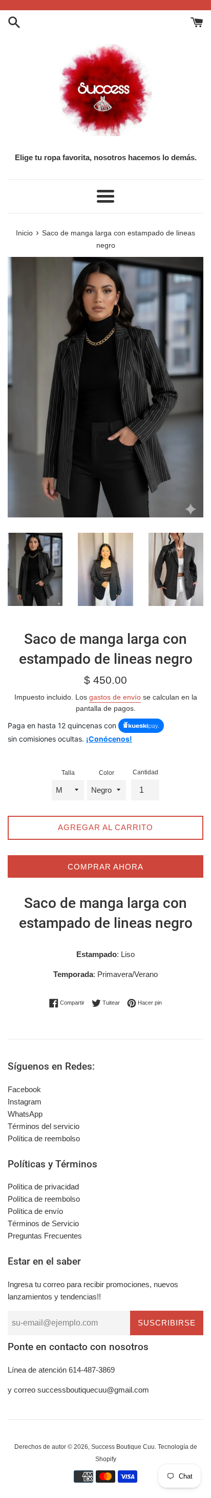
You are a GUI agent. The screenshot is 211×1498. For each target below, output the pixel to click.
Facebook (24, 1089)
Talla (68, 772)
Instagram (24, 1101)
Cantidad (145, 772)
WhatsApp (25, 1114)
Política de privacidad (43, 1186)
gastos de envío (115, 697)
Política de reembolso (44, 1138)
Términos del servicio (43, 1126)
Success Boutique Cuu (123, 1446)
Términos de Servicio (43, 1223)
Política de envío (35, 1211)
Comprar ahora (105, 866)
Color (106, 772)
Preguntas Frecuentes (45, 1235)
